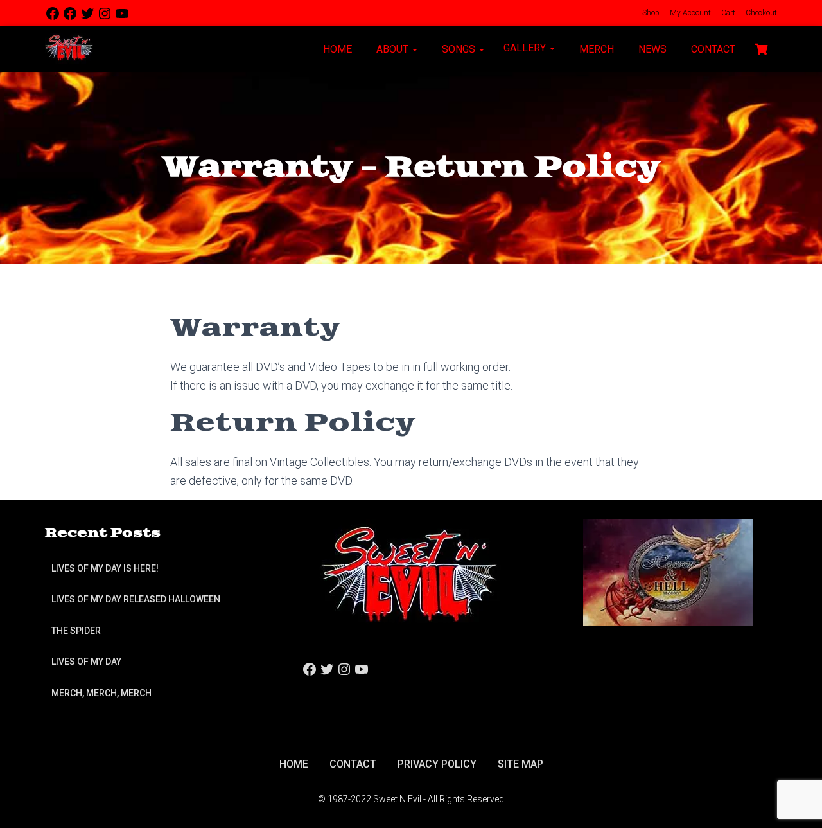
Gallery (525, 48)
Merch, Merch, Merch (101, 693)
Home (336, 49)
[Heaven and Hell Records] (668, 572)
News (651, 49)
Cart (727, 12)
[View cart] (761, 47)
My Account (689, 12)
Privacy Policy (437, 764)
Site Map (520, 764)
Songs (458, 49)
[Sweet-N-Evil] (69, 49)
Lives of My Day (86, 661)
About (392, 49)
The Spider (76, 631)
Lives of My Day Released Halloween (135, 599)
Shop (650, 12)
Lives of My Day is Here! (105, 568)
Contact (711, 49)
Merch (595, 49)
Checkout (760, 12)
